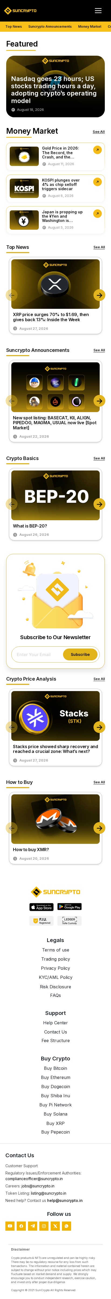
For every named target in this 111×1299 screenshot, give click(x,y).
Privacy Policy (55, 968)
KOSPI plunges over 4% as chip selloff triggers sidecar (61, 184)
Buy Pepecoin (55, 1132)
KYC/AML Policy (55, 977)
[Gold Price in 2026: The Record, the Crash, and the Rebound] (97, 150)
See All (99, 131)
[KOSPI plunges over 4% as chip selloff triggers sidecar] (97, 182)
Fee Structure (55, 1040)
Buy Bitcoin (55, 1068)
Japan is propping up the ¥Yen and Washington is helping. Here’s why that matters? (62, 221)
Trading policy (55, 959)
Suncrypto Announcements (50, 26)
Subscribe (80, 654)
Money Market (89, 26)
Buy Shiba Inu (55, 1095)
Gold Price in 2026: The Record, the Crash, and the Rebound (60, 155)
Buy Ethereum (55, 1077)
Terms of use (55, 950)
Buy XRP (55, 1123)
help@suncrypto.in (65, 1200)
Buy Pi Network (55, 1104)
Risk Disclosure (55, 986)
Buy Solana (55, 1114)
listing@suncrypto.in (48, 1193)
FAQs (55, 995)
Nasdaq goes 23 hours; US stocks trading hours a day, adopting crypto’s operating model (54, 90)
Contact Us (55, 1032)
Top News (13, 26)
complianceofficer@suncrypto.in (34, 1178)
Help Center (55, 1022)
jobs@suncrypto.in (38, 1186)
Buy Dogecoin (55, 1086)
